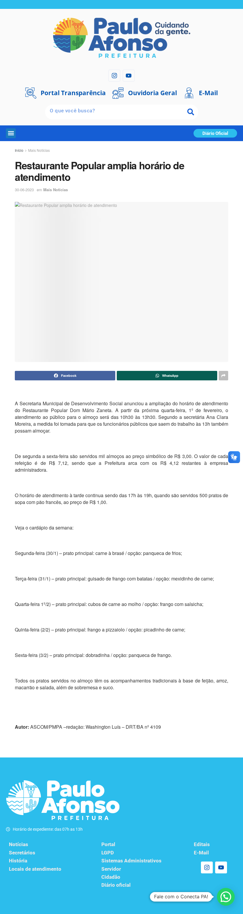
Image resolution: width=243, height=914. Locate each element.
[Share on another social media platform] (223, 375)
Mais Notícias (39, 150)
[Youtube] (129, 76)
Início (19, 150)
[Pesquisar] (190, 112)
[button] (11, 133)
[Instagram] (114, 76)
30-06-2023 (24, 189)
